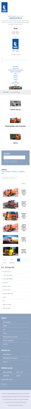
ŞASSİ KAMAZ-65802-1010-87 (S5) (23, 227)
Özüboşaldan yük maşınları (15, 126)
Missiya (5, 333)
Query (4, 297)
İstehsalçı (14, 171)
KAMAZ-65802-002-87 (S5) (23, 192)
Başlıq (3, 171)
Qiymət (19, 171)
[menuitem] (15, 66)
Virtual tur (5, 344)
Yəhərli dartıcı (15, 109)
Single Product (6, 271)
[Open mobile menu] (15, 36)
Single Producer (7, 286)
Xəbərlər (5, 326)
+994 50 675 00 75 (15, 18)
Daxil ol (16, 58)
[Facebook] (13, 32)
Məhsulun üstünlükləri (8, 340)
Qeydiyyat (16, 61)
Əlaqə (4, 384)
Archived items (6, 308)
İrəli (4, 263)
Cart (4, 301)
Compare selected (8, 178)
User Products (6, 290)
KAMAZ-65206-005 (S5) (24, 251)
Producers (5, 282)
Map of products (7, 304)
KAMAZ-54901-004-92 (23, 239)
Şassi (15, 143)
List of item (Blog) (7, 275)
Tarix (2, 173)
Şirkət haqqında (7, 322)
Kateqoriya (8, 171)
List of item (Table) (7, 279)
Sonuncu (12, 263)
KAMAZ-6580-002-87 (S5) (23, 216)
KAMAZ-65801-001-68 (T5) (23, 204)
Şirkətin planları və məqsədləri (10, 337)
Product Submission (8, 293)
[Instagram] (17, 32)
